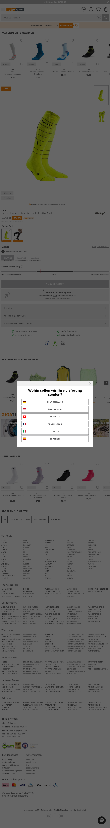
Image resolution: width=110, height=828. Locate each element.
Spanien (55, 439)
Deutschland (55, 402)
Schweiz (55, 416)
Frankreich (55, 424)
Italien (55, 431)
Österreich (55, 409)
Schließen (90, 383)
